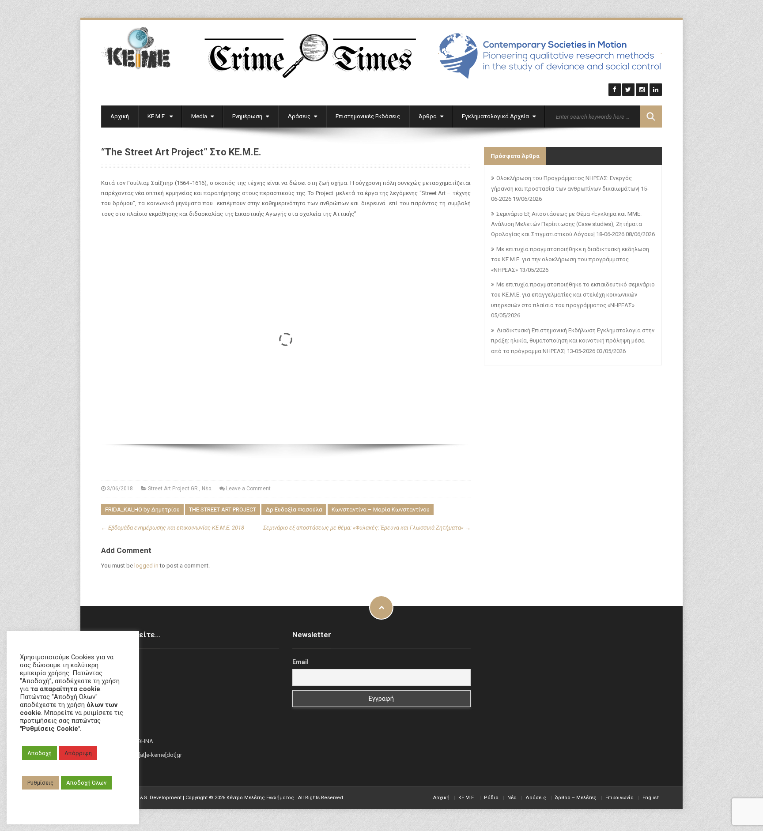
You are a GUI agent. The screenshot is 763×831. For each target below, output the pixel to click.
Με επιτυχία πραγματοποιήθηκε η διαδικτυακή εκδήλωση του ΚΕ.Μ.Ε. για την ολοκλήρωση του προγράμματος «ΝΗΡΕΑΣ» (570, 259)
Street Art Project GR (173, 488)
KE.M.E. (466, 798)
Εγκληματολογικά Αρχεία (496, 116)
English (651, 798)
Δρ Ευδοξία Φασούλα (293, 509)
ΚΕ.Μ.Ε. (157, 116)
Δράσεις (299, 116)
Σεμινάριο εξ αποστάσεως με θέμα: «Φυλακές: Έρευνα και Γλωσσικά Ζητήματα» (367, 527)
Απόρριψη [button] (78, 753)
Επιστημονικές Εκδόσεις (368, 116)
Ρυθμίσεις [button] (40, 782)
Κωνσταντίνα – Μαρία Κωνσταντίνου (381, 509)
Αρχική (119, 116)
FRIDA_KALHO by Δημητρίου (142, 509)
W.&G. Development (158, 798)
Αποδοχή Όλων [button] (86, 782)
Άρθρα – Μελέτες (576, 798)
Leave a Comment (248, 488)
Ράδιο (491, 798)
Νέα (207, 488)
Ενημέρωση (248, 116)
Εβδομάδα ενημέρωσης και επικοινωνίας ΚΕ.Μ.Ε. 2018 (172, 527)
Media (199, 116)
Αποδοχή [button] (39, 753)
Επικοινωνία (619, 798)
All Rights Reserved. (321, 798)
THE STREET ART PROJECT (222, 509)
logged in (146, 565)
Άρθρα (428, 116)
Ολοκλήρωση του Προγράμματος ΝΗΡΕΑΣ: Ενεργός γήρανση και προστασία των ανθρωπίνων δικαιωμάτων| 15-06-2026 (570, 188)
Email (300, 662)
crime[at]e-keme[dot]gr (153, 755)
